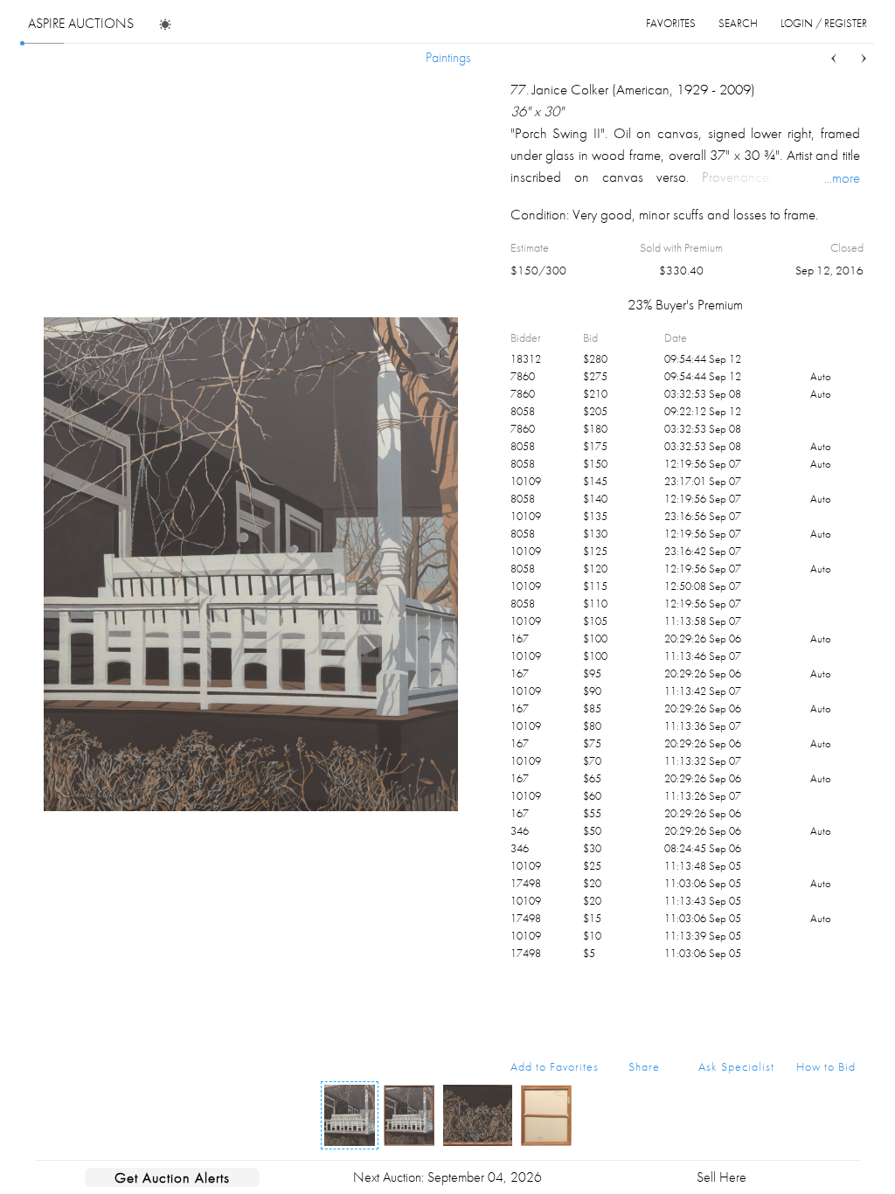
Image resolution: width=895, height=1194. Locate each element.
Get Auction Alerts (172, 1177)
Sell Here (721, 1177)
